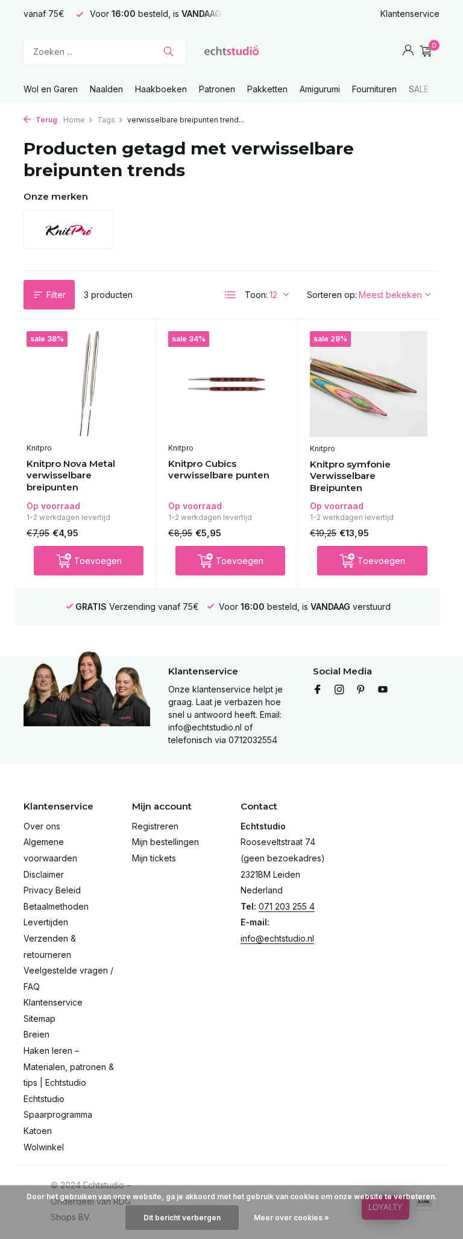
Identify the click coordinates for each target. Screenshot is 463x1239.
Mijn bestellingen (165, 842)
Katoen (38, 1131)
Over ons (42, 826)
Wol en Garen (51, 89)
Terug (45, 119)
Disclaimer (44, 874)
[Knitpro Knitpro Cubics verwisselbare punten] (226, 383)
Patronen (217, 89)
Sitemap (39, 1018)
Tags (106, 119)
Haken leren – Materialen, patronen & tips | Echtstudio (69, 1066)
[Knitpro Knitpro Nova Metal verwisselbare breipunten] (85, 383)
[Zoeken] (168, 51)
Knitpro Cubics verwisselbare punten (218, 469)
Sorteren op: (332, 295)
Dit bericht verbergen (182, 1217)
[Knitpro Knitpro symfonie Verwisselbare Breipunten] (368, 383)
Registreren (155, 826)
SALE (419, 89)
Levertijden (46, 922)
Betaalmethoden (56, 906)
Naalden (106, 89)
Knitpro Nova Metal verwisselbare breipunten (71, 475)
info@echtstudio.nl (277, 938)
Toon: (256, 295)
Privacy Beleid (52, 890)
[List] (230, 295)
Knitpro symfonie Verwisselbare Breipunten (350, 475)
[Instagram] (339, 690)
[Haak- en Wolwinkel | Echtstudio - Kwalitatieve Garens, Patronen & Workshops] (231, 51)
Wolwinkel (44, 1147)
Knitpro (39, 447)
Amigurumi (320, 89)
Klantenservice (409, 13)
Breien (36, 1034)
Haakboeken (161, 89)
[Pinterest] (361, 690)
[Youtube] (383, 690)
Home (74, 119)
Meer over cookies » (291, 1217)
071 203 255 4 (287, 906)
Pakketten (267, 89)
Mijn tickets (154, 858)
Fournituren (374, 89)
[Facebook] (318, 690)
